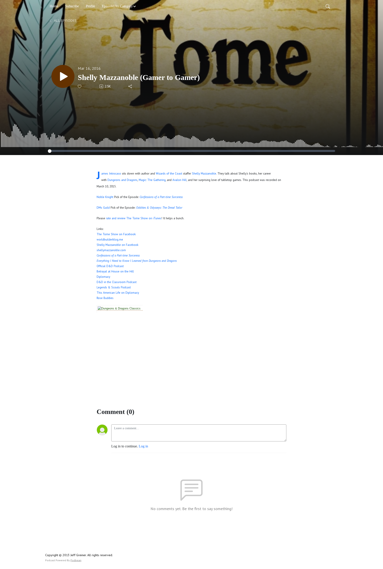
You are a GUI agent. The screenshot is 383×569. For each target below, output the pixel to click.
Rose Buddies (105, 298)
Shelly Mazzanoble (204, 173)
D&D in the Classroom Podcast (117, 282)
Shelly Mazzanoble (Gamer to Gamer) (139, 77)
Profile (90, 6)
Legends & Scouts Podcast (114, 287)
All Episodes (64, 20)
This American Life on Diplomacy (118, 293)
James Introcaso (111, 173)
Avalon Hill (179, 180)
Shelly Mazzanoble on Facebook (117, 245)
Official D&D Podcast (110, 266)
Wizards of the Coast (169, 173)
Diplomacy (103, 277)
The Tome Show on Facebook (116, 234)
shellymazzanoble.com (111, 250)
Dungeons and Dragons (122, 180)
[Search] (328, 6)
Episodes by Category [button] (117, 6)
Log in (143, 446)
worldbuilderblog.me (110, 239)
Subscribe (72, 6)
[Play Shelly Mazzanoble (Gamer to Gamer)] (62, 76)
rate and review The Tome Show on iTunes (133, 218)
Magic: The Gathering (152, 180)
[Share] (130, 86)
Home (54, 6)
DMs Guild (103, 208)
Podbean (75, 560)
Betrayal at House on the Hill (115, 271)
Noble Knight (105, 197)
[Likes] (79, 86)
